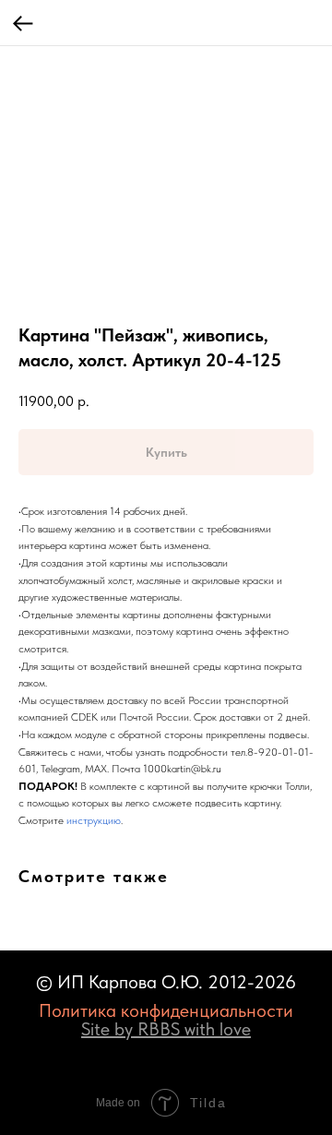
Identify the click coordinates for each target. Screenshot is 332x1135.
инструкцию (93, 820)
